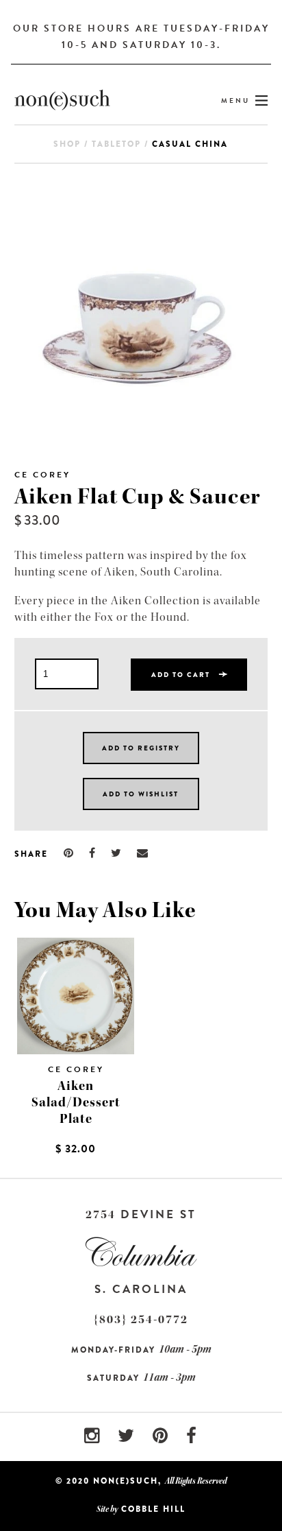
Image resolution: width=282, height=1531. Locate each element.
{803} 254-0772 (141, 1319)
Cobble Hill (153, 1509)
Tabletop (116, 144)
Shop (67, 144)
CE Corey (42, 474)
